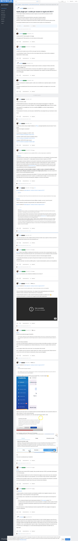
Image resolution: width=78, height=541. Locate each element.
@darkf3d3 (18, 49)
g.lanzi (20, 46)
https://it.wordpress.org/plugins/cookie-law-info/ (25, 138)
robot (20, 99)
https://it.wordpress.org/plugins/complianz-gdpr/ (25, 141)
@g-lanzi (18, 190)
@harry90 (20, 491)
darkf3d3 (21, 8)
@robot (33, 150)
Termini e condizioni (5, 538)
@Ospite (33, 488)
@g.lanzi (34, 283)
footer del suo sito (32, 165)
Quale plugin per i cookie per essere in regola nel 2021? (34, 190)
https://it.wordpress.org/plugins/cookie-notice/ (25, 134)
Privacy (2, 538)
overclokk (21, 33)
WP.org (37, 125)
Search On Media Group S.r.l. (6, 539)
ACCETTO (67, 539)
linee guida (44, 500)
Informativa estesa (23, 539)
